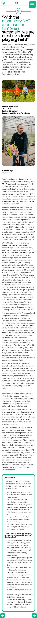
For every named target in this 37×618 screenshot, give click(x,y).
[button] (19, 4)
